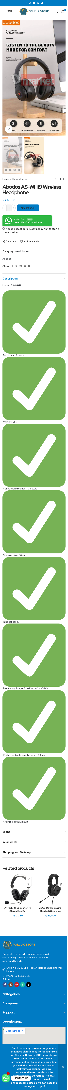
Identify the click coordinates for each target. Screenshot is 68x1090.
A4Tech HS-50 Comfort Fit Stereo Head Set (17, 909)
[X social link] (16, 266)
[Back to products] (60, 179)
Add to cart (28, 207)
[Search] (56, 11)
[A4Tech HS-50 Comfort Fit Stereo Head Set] (17, 889)
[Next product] (64, 179)
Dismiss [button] (63, 1067)
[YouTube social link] (34, 3)
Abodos (6, 258)
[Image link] (18, 944)
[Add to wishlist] (29, 878)
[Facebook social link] (26, 3)
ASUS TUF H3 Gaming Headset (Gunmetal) (50, 909)
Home (5, 179)
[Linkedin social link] (25, 266)
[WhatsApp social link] (38, 3)
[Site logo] (34, 11)
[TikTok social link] (42, 3)
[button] (5, 77)
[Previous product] (56, 179)
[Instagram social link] (30, 3)
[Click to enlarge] (8, 129)
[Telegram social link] (29, 266)
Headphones (19, 179)
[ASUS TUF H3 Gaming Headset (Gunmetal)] (50, 889)
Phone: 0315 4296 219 (18, 975)
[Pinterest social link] (20, 266)
